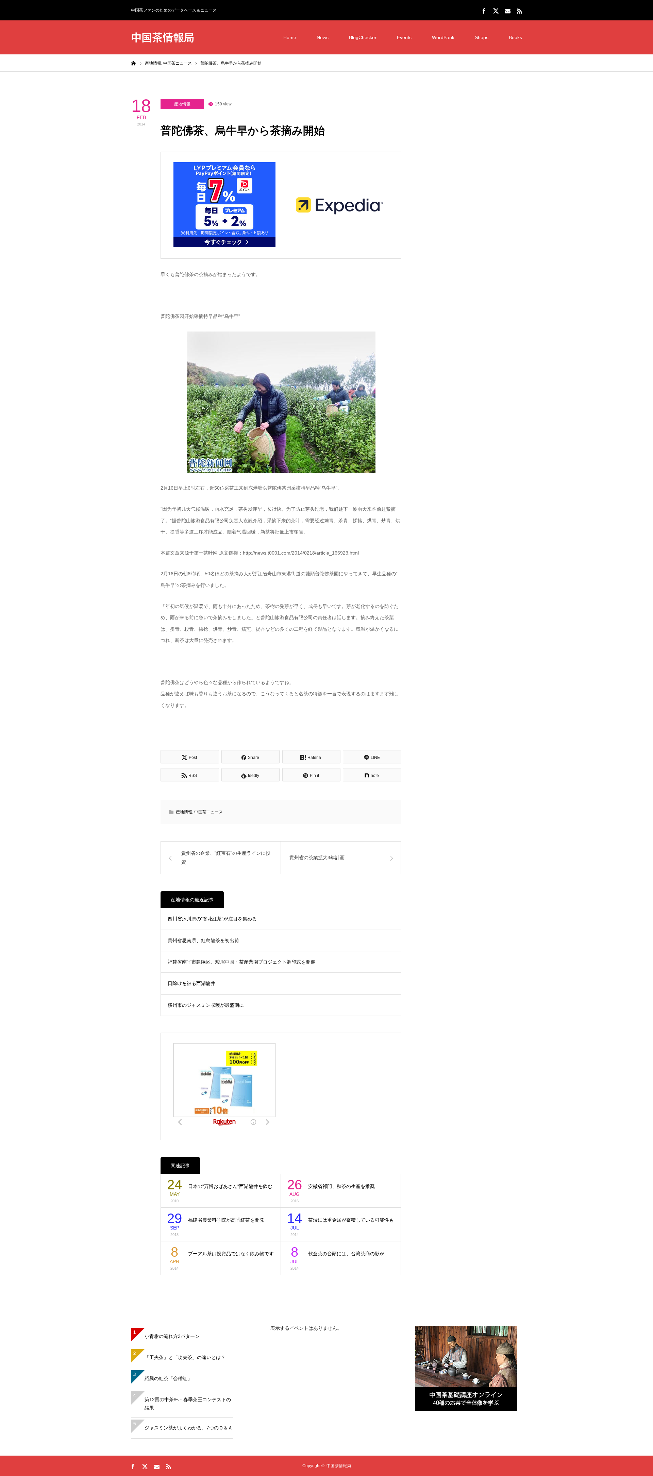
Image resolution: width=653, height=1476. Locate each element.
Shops (481, 37)
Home (289, 37)
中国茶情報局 (162, 37)
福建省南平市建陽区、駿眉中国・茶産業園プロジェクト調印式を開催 (241, 962)
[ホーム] (133, 63)
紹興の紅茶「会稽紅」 (168, 1378)
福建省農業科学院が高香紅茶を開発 (226, 1220)
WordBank (443, 37)
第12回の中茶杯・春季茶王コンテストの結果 (188, 1403)
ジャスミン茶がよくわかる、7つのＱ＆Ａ (189, 1427)
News (323, 37)
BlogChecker (362, 37)
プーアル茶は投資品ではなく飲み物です (231, 1253)
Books (515, 37)
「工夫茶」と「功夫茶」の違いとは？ (185, 1357)
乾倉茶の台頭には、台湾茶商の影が (346, 1253)
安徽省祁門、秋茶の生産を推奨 (341, 1186)
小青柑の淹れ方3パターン (172, 1336)
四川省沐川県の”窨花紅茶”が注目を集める (212, 918)
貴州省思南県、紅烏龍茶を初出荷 (203, 940)
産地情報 (182, 104)
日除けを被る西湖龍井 (191, 983)
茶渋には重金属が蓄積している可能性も (351, 1220)
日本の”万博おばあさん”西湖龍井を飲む (230, 1186)
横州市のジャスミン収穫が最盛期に (206, 1005)
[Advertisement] (462, 201)
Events (404, 37)
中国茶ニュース (208, 812)
